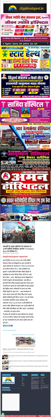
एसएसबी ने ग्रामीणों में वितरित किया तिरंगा (9, 330)
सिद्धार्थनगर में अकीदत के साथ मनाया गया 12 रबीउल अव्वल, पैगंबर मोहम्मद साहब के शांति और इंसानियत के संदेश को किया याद (28, 361)
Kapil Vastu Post (43, 377)
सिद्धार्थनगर (8, 44)
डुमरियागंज (26, 44)
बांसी (20, 44)
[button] (2, 414)
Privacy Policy (43, 383)
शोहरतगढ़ (15, 44)
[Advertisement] (11, 402)
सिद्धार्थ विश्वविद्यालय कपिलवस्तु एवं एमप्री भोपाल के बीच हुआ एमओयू (23, 334)
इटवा (31, 44)
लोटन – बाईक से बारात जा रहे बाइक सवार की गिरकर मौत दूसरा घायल (45, 387)
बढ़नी (35, 44)
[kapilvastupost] (3, 43)
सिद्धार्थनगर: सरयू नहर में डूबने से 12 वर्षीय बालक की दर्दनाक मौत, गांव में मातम (18, 349)
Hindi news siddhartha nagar (45, 385)
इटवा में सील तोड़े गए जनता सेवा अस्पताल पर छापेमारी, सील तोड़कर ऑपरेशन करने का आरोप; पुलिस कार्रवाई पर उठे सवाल (28, 355)
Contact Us (42, 380)
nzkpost (10, 350)
